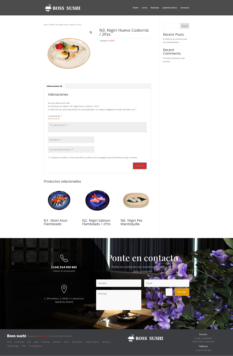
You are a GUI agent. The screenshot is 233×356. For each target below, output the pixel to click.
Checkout (45, 342)
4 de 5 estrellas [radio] (56, 119)
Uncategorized (35, 346)
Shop (23, 346)
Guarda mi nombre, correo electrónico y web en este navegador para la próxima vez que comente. (94, 157)
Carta (144, 8)
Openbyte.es (43, 336)
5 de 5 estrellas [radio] (58, 119)
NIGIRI (51, 24)
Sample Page (12, 346)
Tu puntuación (55, 116)
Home (135, 8)
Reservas (155, 8)
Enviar (182, 292)
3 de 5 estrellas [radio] (54, 119)
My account (77, 342)
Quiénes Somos (169, 8)
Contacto (184, 8)
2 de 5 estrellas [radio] (51, 119)
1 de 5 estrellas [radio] (49, 119)
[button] (90, 32)
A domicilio (19, 342)
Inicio (46, 24)
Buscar (185, 26)
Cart (29, 342)
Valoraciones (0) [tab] (54, 86)
